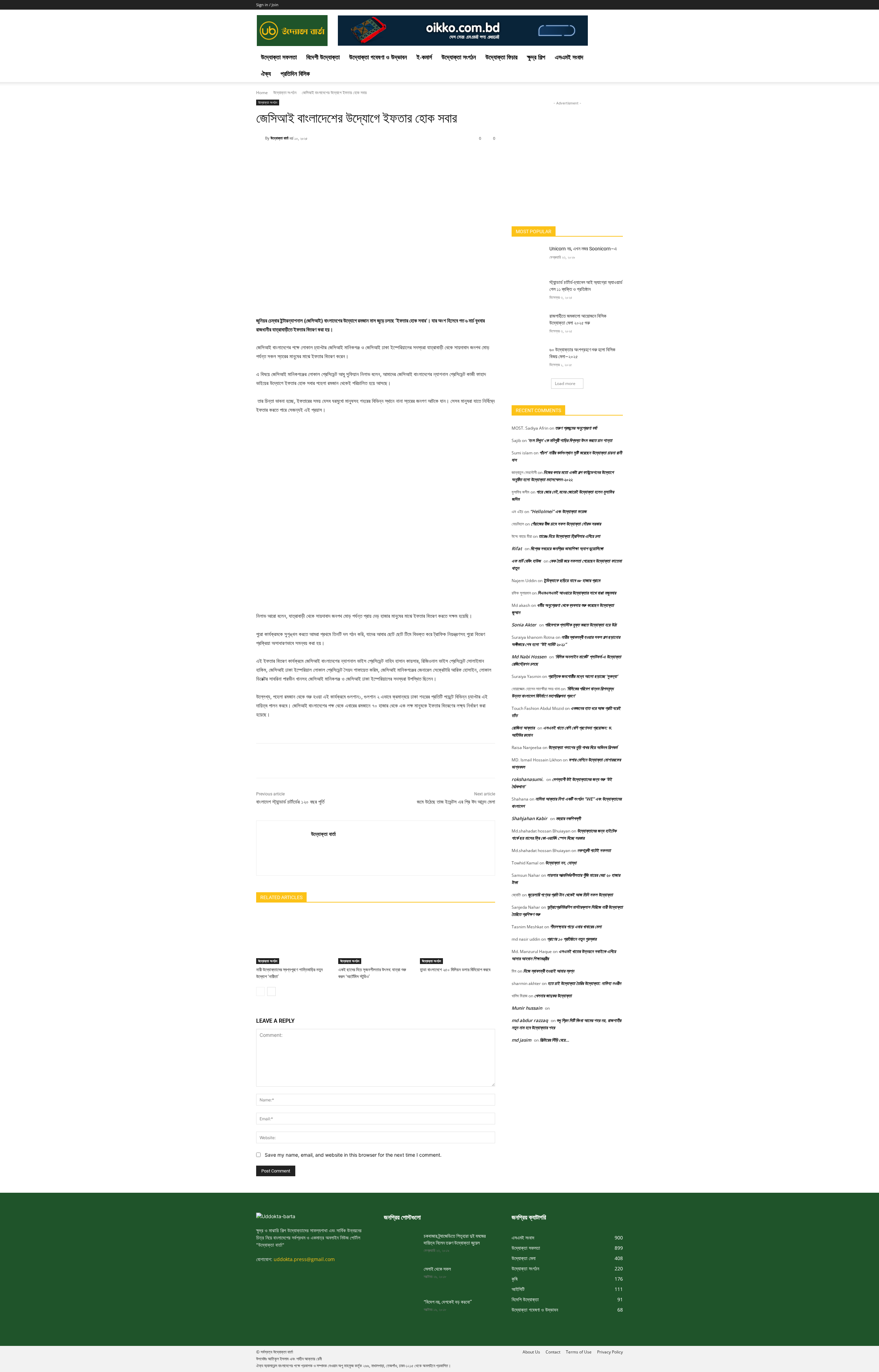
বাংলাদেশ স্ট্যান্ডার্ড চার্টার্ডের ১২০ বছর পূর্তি (291, 802)
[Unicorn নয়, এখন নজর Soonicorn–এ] (528, 257)
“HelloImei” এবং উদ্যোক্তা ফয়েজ (558, 511)
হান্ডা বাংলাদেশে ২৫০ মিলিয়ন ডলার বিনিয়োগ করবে (455, 969)
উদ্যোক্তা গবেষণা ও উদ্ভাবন (378, 57)
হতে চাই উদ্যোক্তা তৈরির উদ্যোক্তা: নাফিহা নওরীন (584, 983)
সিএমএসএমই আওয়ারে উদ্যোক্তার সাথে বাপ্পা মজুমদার (577, 593)
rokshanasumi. (528, 779)
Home (262, 92)
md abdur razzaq (530, 1020)
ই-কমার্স (424, 57)
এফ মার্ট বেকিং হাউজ (526, 561)
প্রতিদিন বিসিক (295, 73)
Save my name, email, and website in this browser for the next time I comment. (353, 1155)
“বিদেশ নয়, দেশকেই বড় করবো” (448, 1302)
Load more (565, 383)
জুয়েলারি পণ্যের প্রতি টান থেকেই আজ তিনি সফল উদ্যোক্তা (570, 895)
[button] (614, 58)
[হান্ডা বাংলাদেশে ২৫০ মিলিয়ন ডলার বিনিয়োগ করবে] (457, 937)
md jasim (521, 1040)
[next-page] (271, 991)
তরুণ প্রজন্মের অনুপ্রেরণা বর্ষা (576, 428)
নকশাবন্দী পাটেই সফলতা (594, 850)
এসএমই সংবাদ (569, 57)
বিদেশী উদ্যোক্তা (323, 57)
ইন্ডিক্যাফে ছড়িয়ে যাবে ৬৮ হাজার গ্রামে (572, 580)
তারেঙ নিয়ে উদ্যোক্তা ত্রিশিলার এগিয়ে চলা (569, 536)
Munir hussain (527, 1008)
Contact (553, 1352)
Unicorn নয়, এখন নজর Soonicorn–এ (583, 248)
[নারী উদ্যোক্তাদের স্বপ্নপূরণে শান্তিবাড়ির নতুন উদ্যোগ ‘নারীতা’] (293, 937)
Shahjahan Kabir (529, 818)
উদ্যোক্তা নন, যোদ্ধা (561, 863)
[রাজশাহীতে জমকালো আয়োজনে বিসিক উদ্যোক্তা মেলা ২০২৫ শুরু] (528, 324)
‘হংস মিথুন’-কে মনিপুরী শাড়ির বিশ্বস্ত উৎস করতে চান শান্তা (570, 440)
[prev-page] (260, 991)
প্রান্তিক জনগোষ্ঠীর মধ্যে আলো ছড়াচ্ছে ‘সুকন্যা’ (583, 676)
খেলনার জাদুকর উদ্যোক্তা (553, 996)
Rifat (517, 548)
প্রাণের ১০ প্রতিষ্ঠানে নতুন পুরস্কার (571, 939)
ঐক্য (266, 73)
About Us (531, 1352)
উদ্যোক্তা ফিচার (501, 57)
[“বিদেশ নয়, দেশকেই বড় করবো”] (401, 1311)
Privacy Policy (610, 1352)
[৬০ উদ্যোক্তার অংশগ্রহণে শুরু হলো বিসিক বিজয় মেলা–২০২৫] (528, 358)
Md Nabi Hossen (529, 657)
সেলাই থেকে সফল (437, 1269)
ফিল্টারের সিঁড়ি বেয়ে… (554, 1040)
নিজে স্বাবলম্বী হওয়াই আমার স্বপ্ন (548, 971)
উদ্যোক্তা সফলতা (279, 57)
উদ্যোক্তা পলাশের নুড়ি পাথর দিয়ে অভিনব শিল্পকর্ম (582, 747)
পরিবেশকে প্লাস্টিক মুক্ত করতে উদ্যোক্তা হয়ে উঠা (581, 625)
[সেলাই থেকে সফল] (401, 1278)
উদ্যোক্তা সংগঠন (459, 57)
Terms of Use (579, 1352)
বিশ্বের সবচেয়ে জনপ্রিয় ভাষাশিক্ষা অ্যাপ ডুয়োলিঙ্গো (566, 548)
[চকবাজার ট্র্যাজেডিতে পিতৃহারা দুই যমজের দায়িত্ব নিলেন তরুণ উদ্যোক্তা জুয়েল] (401, 1245)
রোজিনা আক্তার (523, 728)
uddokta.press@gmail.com (304, 1259)
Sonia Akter (524, 625)
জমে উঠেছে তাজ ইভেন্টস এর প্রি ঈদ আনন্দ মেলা (456, 802)
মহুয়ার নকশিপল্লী (568, 818)
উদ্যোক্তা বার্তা (279, 137)
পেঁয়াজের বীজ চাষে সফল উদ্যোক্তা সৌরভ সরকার (566, 524)
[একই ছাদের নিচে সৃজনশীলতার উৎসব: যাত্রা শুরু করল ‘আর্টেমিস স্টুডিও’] (375, 937)
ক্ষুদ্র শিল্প (536, 57)
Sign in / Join (267, 4)
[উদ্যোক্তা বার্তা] (260, 138)
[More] (430, 156)
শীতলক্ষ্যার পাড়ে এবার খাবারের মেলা (576, 926)
